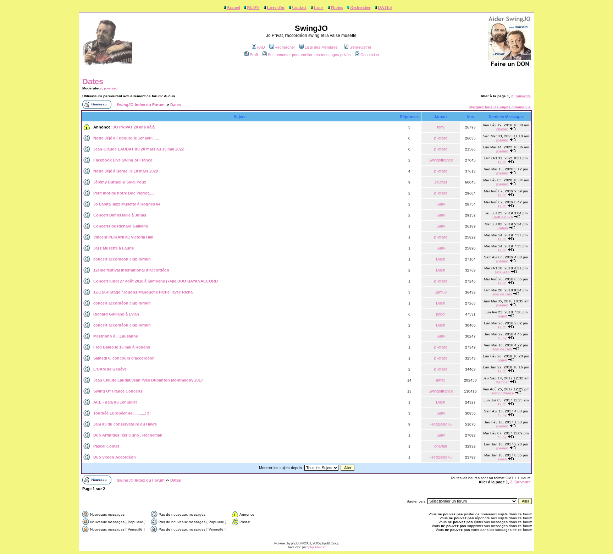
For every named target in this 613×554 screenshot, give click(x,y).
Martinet (502, 382)
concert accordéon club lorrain (122, 303)
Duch (502, 162)
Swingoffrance (441, 160)
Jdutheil (440, 182)
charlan (502, 129)
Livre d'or (276, 7)
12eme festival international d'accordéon (131, 270)
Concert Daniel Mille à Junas (119, 215)
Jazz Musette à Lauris (113, 248)
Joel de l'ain (502, 294)
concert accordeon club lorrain (122, 259)
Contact (299, 7)
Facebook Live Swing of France (122, 160)
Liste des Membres (321, 47)
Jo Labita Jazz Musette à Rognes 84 (126, 204)
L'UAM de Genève (110, 369)
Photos (337, 7)
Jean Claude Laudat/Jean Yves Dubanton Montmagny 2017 (148, 380)
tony (440, 127)
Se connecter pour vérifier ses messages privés (309, 55)
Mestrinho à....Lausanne (115, 336)
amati (440, 380)
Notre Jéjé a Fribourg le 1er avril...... (126, 138)
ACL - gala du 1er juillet (115, 402)
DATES (385, 7)
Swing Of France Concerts (118, 391)
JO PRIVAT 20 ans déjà (134, 127)
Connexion (369, 55)
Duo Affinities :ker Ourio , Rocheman (127, 435)
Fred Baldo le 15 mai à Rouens (121, 347)
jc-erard (110, 88)
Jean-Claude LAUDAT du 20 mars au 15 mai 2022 (138, 149)
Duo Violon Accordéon (114, 457)
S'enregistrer (360, 47)
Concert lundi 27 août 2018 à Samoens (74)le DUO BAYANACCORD (155, 281)
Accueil (233, 7)
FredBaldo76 (502, 217)
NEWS (253, 7)
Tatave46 (502, 272)
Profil (254, 55)
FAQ (261, 47)
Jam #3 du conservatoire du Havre (125, 424)
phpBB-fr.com (317, 547)
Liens (319, 7)
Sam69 (441, 292)
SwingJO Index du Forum (141, 105)
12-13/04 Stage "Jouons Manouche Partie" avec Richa (143, 292)
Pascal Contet (106, 446)
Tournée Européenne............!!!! (122, 413)
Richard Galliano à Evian (116, 314)
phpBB (295, 543)
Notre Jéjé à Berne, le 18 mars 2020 (125, 171)
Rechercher (360, 7)
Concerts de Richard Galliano (120, 226)
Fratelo (502, 228)
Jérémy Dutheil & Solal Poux (119, 182)
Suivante (523, 96)
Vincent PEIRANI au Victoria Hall (123, 237)
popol (440, 314)
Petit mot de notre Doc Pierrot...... (124, 193)
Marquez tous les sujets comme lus (500, 107)
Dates (92, 81)
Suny (440, 204)
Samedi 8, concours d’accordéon (124, 358)
